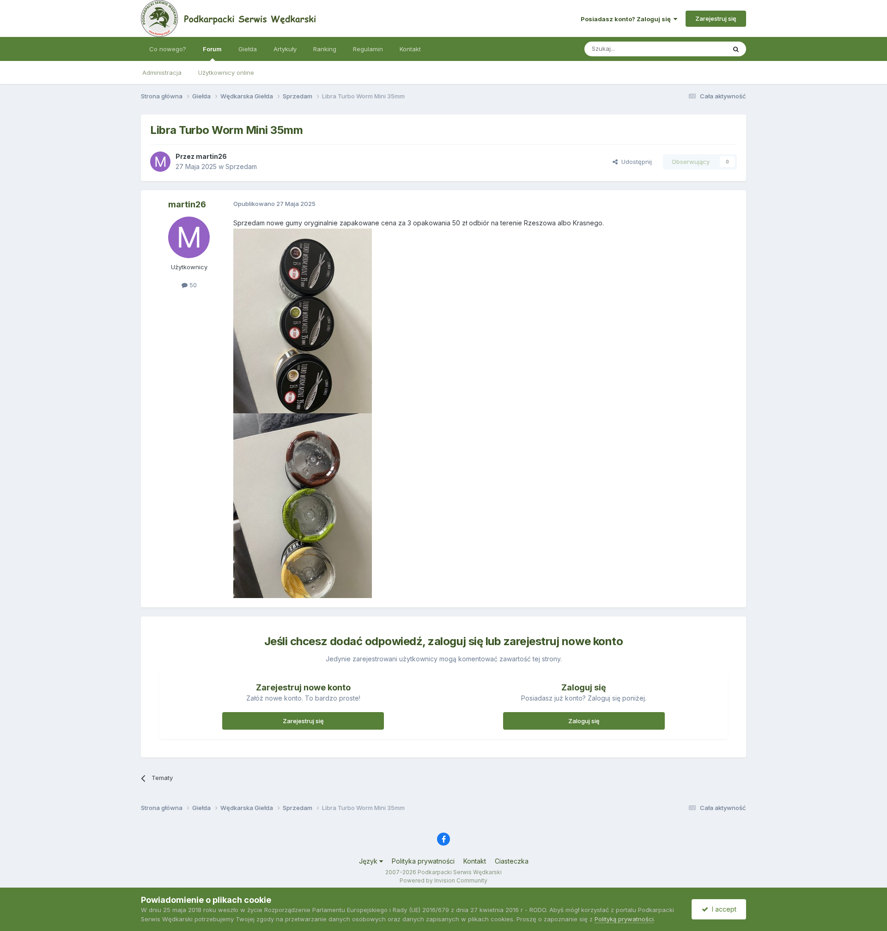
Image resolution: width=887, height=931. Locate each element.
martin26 (211, 156)
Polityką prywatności (624, 919)
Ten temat (699, 48)
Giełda (247, 49)
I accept (722, 909)
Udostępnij (635, 161)
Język (369, 861)
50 (192, 285)
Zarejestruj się (715, 18)
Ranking (324, 49)
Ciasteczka (512, 861)
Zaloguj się (584, 721)
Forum (212, 49)
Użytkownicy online (226, 72)
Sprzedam (241, 166)
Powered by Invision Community (443, 880)
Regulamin (368, 49)
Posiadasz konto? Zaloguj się (627, 19)
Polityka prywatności (423, 861)
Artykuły (285, 49)
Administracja (162, 72)
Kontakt (410, 49)
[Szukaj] (736, 49)
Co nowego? (167, 49)
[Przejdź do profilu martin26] (160, 161)
